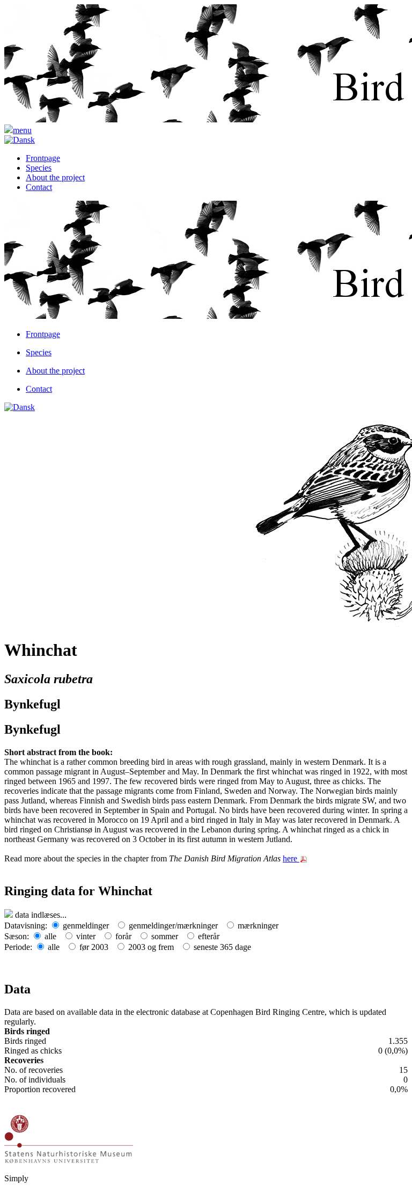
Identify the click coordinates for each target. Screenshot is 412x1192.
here (291, 858)
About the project (55, 177)
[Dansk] (19, 139)
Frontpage (43, 158)
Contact (39, 187)
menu (22, 130)
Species (39, 167)
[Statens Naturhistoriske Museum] (68, 1138)
